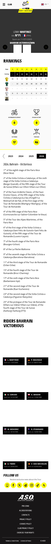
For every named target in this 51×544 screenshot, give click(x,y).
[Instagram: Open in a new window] (31, 485)
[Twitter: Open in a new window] (19, 485)
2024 (20, 156)
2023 (10, 156)
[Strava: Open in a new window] (44, 485)
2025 (31, 156)
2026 (41, 156)
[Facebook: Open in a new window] (13, 485)
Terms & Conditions (12, 541)
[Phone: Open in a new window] (7, 485)
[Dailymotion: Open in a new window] (25, 485)
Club (10, 4)
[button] (45, 4)
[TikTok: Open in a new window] (38, 485)
